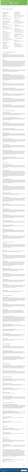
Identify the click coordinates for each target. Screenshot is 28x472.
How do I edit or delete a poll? (6, 35)
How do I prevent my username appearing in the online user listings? (8, 23)
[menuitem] (8, 1)
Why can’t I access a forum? (6, 36)
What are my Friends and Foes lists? (18, 25)
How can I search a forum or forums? (18, 29)
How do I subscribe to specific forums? (18, 37)
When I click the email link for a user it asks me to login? (8, 29)
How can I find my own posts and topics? (18, 32)
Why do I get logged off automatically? (7, 18)
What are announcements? (6, 46)
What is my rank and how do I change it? (7, 28)
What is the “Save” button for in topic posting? (8, 39)
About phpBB (7, 441)
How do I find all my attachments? (18, 41)
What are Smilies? (5, 44)
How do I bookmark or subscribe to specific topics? (19, 36)
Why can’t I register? (5, 14)
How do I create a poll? (5, 34)
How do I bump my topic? (5, 40)
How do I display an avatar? (6, 27)
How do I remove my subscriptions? (18, 38)
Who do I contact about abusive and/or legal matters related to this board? (19, 46)
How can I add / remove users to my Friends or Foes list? (19, 26)
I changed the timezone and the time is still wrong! (7, 25)
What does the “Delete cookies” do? (7, 19)
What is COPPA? (4, 13)
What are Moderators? (16, 13)
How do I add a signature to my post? (7, 33)
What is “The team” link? (17, 18)
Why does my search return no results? (18, 30)
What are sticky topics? (5, 47)
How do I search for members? (17, 31)
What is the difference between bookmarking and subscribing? (19, 35)
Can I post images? (5, 45)
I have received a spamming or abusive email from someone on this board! (19, 23)
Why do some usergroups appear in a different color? (19, 17)
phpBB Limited (21, 440)
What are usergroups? (16, 14)
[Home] (14, 3)
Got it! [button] (24, 470)
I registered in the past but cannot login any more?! (7, 17)
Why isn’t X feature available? (17, 44)
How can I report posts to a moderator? (7, 38)
